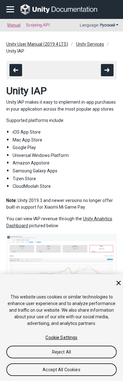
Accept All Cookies (61, 369)
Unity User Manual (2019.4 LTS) (37, 44)
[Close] (118, 283)
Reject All (61, 352)
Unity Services (90, 44)
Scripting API (38, 25)
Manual (13, 25)
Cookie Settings (61, 337)
